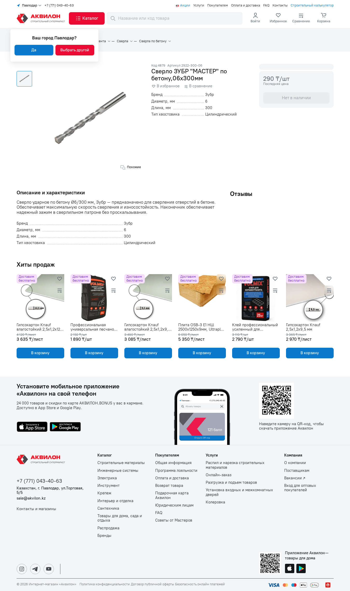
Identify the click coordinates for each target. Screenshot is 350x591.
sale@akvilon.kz (31, 498)
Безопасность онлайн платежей (200, 584)
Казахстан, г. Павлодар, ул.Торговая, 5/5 (50, 490)
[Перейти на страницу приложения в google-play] (65, 427)
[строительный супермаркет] (42, 18)
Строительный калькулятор (312, 5)
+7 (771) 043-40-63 (59, 5)
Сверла (122, 41)
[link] (278, 18)
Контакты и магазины (36, 509)
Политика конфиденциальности (105, 584)
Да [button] (33, 50)
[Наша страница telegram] (35, 569)
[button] (87, 18)
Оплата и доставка (245, 5)
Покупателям (217, 5)
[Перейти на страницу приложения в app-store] (32, 427)
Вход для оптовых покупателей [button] (300, 487)
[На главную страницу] (42, 459)
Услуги (198, 5)
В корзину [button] (40, 353)
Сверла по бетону (153, 41)
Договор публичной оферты (152, 584)
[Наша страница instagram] (22, 569)
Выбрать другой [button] (74, 50)
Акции (185, 5)
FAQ (266, 5)
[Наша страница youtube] (49, 569)
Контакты (280, 5)
